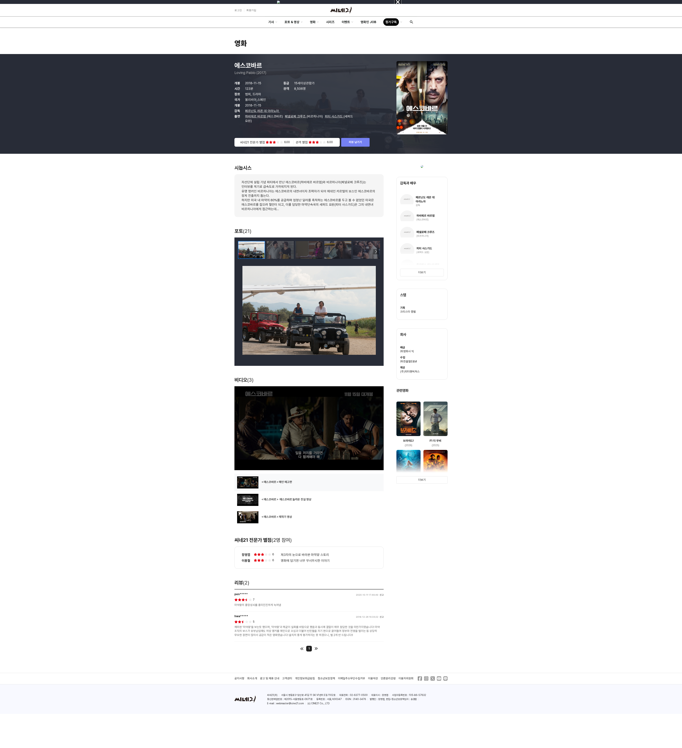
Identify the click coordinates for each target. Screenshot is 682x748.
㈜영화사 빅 (407, 351)
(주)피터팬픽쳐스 (410, 371)
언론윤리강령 (388, 678)
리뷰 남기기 (355, 142)
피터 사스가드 (334, 116)
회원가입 (251, 10)
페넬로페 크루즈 (296, 116)
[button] (376, 252)
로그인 (238, 10)
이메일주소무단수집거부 (351, 678)
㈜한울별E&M (408, 361)
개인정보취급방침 (305, 678)
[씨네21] (341, 10)
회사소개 (252, 678)
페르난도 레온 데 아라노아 (262, 111)
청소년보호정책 (326, 678)
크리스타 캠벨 (408, 311)
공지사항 (239, 678)
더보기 (422, 272)
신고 (382, 595)
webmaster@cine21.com (290, 703)
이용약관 (373, 678)
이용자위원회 (406, 678)
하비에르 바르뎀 (256, 116)
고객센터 (287, 678)
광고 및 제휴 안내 (270, 678)
